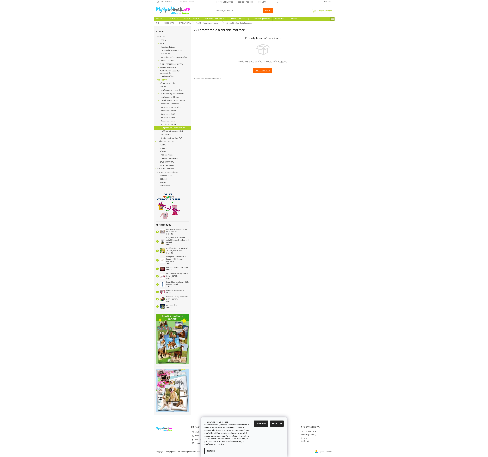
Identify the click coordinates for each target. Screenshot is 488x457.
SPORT (162, 43)
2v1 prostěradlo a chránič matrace (174, 128)
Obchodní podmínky (245, 2)
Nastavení (211, 450)
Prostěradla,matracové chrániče (173, 100)
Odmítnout (261, 423)
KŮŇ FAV (163, 151)
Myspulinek (199, 439)
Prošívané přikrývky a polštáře (172, 131)
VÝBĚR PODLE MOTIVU (165, 141)
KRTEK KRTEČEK (166, 155)
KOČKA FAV (164, 148)
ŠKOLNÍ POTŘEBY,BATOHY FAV (171, 64)
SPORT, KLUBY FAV (167, 165)
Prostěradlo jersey (168, 110)
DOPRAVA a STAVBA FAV (169, 158)
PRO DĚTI (161, 36)
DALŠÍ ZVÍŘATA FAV (167, 162)
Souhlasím (277, 423)
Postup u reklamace (225, 2)
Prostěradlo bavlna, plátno (171, 107)
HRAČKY (163, 40)
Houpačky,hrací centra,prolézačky (174, 57)
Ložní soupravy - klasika (170, 97)
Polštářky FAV (166, 134)
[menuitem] (160, 19)
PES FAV (163, 145)
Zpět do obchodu (262, 70)
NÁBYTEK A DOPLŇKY (168, 83)
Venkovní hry (165, 54)
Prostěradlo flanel (168, 117)
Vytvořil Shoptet (326, 451)
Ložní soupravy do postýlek (171, 90)
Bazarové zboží (166, 175)
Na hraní (163, 182)
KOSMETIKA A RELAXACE (166, 169)
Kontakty (262, 2)
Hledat (268, 10)
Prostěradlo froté (168, 114)
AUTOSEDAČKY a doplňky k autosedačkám (170, 72)
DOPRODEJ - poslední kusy (167, 172)
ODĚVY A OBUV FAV (167, 60)
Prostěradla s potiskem (170, 104)
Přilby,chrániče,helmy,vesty (171, 50)
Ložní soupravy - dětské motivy (172, 93)
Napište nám (305, 441)
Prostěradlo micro (168, 121)
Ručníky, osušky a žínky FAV (171, 138)
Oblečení (163, 179)
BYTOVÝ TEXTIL (166, 86)
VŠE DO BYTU (162, 80)
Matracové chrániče (168, 124)
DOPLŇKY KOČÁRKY (167, 76)
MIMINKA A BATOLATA (168, 67)
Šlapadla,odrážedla (168, 47)
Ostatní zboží (165, 186)
